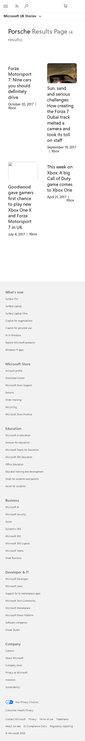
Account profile (13, 370)
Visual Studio (12, 629)
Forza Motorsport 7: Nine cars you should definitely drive (20, 82)
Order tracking (13, 399)
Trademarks (62, 719)
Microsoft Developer (16, 579)
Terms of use (46, 719)
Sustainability (12, 687)
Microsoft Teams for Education (22, 449)
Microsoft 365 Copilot (17, 543)
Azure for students (15, 486)
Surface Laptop (13, 306)
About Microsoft (14, 658)
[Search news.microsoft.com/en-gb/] (27, 6)
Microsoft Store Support (18, 385)
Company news (13, 665)
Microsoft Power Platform (19, 615)
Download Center (15, 378)
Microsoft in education (17, 435)
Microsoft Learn (14, 586)
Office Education (14, 464)
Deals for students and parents (22, 479)
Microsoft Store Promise (18, 414)
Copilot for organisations (18, 320)
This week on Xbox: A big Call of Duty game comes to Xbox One (60, 178)
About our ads (13, 726)
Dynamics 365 (13, 529)
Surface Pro (11, 298)
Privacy (32, 719)
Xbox (12, 108)
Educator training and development (24, 471)
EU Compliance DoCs (35, 726)
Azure (8, 521)
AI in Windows (13, 335)
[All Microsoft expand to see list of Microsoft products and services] (5, 6)
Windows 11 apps (14, 349)
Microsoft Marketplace (17, 608)
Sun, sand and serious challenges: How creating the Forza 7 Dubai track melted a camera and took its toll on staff (60, 114)
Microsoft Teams (14, 550)
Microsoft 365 (13, 536)
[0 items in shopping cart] (66, 6)
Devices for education (17, 442)
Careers (9, 650)
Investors (10, 679)
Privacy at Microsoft (16, 672)
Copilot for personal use (18, 328)
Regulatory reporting (61, 726)
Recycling (11, 407)
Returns (9, 392)
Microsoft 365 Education (18, 457)
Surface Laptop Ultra (16, 313)
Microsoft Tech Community (20, 600)
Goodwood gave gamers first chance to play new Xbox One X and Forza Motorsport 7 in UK (21, 207)
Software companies (16, 622)
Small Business (13, 558)
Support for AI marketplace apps (22, 593)
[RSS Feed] (16, 6)
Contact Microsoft (15, 719)
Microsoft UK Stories (20, 16)
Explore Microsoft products (20, 342)
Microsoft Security (15, 514)
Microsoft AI (12, 507)
